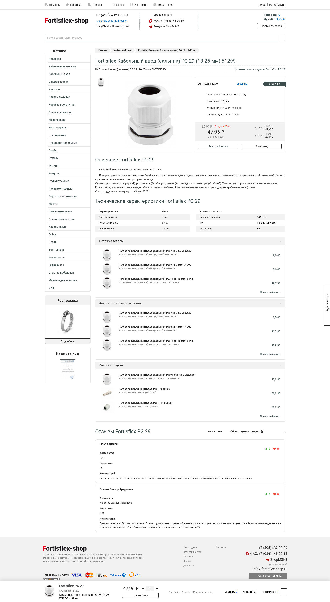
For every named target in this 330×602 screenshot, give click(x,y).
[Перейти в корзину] (260, 17)
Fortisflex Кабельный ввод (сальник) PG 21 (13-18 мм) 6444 (156, 375)
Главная (103, 50)
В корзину (262, 146)
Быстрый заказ (218, 146)
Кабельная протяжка (62, 66)
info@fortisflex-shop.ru (269, 569)
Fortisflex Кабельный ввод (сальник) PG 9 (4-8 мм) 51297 (155, 264)
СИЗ (51, 287)
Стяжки (53, 158)
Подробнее (67, 341)
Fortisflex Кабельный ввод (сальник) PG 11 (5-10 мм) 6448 (156, 278)
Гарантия (76, 4)
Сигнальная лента (60, 211)
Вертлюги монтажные (63, 196)
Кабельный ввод (59, 74)
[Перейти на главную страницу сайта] (66, 20)
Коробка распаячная (62, 104)
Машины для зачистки (63, 280)
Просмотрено (269, 592)
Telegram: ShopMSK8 (166, 26)
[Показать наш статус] (67, 369)
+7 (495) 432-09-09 (111, 15)
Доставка (117, 4)
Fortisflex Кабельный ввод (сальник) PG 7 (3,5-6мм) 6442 (155, 251)
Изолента (55, 58)
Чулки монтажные (60, 188)
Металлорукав (58, 127)
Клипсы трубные (59, 96)
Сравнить (230, 592)
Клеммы (54, 89)
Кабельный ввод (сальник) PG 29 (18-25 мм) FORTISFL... (84, 596)
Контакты (141, 4)
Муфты (53, 203)
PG (258, 228)
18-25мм (261, 217)
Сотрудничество (192, 552)
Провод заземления (61, 219)
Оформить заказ (271, 25)
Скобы (53, 150)
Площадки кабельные (63, 142)
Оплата (97, 4)
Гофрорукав (56, 264)
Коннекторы (57, 257)
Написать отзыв (214, 431)
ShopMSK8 (278, 560)
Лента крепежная (60, 112)
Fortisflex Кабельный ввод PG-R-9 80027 (144, 389)
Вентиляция (56, 249)
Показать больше (270, 292)
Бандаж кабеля (59, 81)
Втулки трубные (59, 180)
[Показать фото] (101, 82)
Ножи (52, 242)
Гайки (52, 234)
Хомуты (54, 173)
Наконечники (57, 135)
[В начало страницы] (284, 591)
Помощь (54, 4)
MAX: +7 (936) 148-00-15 (168, 20)
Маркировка (57, 119)
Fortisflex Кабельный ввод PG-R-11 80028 (145, 402)
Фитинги (54, 165)
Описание (173, 592)
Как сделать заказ (203, 592)
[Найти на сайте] (281, 37)
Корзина (247, 592)
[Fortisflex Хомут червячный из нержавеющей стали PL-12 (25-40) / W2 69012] (67, 322)
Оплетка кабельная (61, 272)
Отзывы (186, 592)
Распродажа (190, 547)
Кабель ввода (57, 226)
